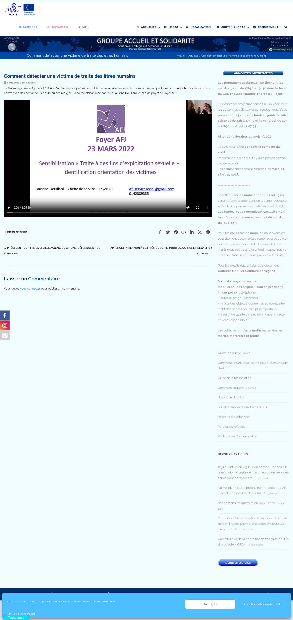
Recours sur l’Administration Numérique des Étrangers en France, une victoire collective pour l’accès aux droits (253, 523)
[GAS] (21, 9)
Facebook (30, 27)
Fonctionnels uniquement (262, 604)
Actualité (148, 27)
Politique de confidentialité (100, 601)
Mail (85, 27)
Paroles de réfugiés (231, 427)
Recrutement (268, 27)
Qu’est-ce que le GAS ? (234, 353)
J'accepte (210, 604)
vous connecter (30, 288)
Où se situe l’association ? (236, 378)
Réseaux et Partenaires (234, 417)
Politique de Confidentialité (20, 614)
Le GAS (173, 27)
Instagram (59, 27)
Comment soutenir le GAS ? (237, 388)
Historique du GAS (230, 397)
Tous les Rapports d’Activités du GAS (243, 407)
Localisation (201, 27)
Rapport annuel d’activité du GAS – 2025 (246, 503)
